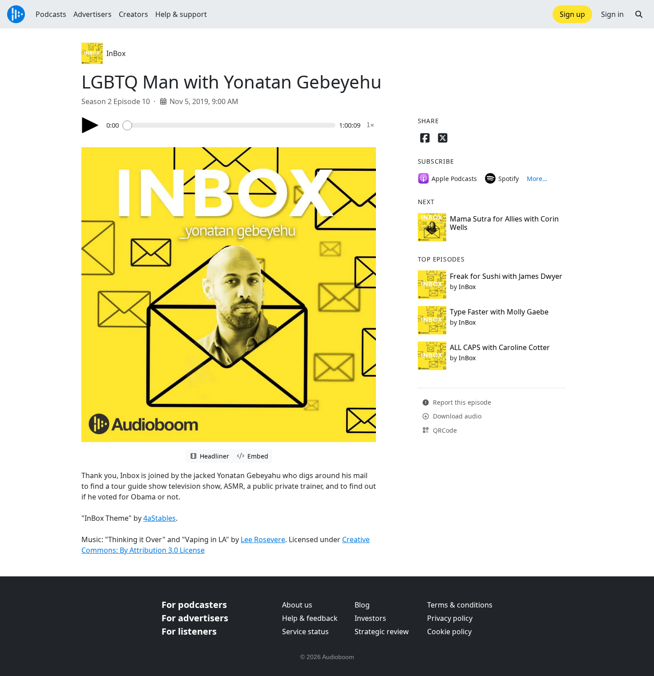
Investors (370, 618)
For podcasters (194, 605)
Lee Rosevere (263, 539)
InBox (115, 53)
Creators (133, 14)
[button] (639, 14)
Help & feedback (310, 618)
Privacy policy (449, 618)
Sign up (572, 14)
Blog (362, 605)
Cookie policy (449, 631)
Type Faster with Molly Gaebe (499, 312)
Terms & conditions (460, 605)
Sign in (612, 14)
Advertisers (92, 14)
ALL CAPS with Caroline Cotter (500, 347)
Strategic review (382, 631)
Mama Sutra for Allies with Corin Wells (504, 223)
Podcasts (51, 14)
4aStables (159, 518)
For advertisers (194, 618)
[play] (90, 125)
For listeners (189, 631)
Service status (305, 631)
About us (297, 605)
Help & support (181, 14)
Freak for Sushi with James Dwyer (506, 276)
